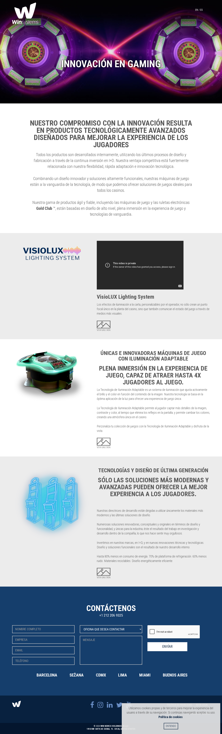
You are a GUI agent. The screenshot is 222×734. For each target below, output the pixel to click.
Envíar (167, 647)
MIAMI (145, 675)
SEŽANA (77, 675)
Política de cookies (171, 717)
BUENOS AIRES (175, 675)
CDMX (101, 675)
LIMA (122, 675)
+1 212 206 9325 (111, 615)
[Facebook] (92, 704)
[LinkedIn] (110, 704)
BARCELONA (47, 675)
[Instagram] (100, 704)
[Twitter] (119, 704)
